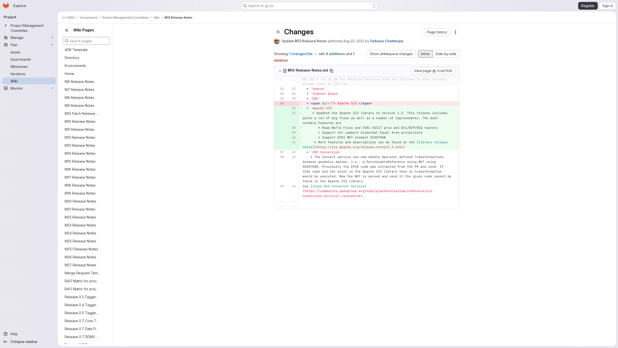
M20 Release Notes (80, 201)
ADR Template (76, 50)
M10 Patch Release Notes (82, 113)
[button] (437, 32)
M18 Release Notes (80, 185)
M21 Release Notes (80, 209)
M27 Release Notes (80, 265)
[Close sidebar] (66, 30)
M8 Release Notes (79, 97)
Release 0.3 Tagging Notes (82, 297)
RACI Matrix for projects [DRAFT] (82, 289)
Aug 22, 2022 (353, 41)
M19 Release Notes (80, 193)
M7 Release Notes (79, 89)
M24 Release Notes (80, 233)
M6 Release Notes (79, 82)
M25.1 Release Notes (81, 249)
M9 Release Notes (79, 105)
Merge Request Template (82, 273)
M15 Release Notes (80, 161)
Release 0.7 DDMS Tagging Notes (82, 337)
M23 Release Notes (80, 225)
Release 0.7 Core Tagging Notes (82, 321)
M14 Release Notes (80, 153)
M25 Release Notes (80, 241)
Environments (75, 66)
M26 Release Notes (80, 257)
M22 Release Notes (80, 217)
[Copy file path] (331, 71)
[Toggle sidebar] (278, 31)
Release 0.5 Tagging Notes (82, 313)
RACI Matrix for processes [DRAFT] (82, 281)
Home (69, 74)
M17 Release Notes (80, 177)
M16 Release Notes (80, 169)
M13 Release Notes (80, 145)
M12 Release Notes (80, 137)
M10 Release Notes (80, 121)
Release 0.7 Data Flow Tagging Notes (82, 329)
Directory (72, 58)
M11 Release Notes (80, 129)
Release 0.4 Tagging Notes (82, 305)
